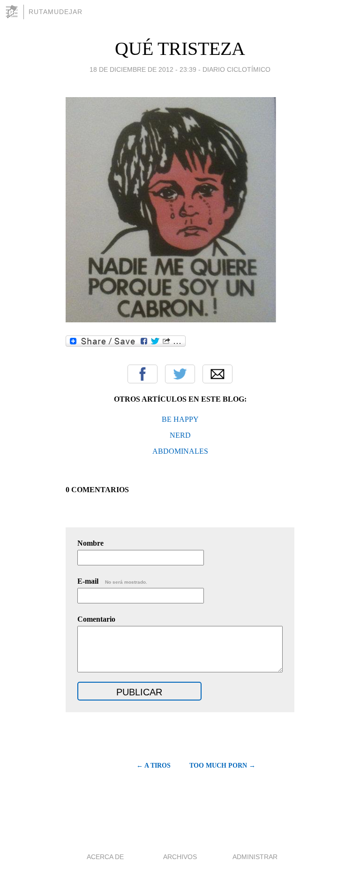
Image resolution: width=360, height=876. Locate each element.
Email (217, 374)
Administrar (255, 857)
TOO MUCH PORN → (222, 765)
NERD (180, 435)
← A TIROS (153, 765)
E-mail (112, 581)
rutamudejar (55, 11)
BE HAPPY (180, 419)
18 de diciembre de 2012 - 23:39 (143, 69)
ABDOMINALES (180, 451)
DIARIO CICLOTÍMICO (236, 69)
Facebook (143, 374)
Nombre (90, 543)
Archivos (180, 857)
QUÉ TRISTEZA (180, 48)
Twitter (180, 374)
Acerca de (105, 857)
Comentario (96, 619)
